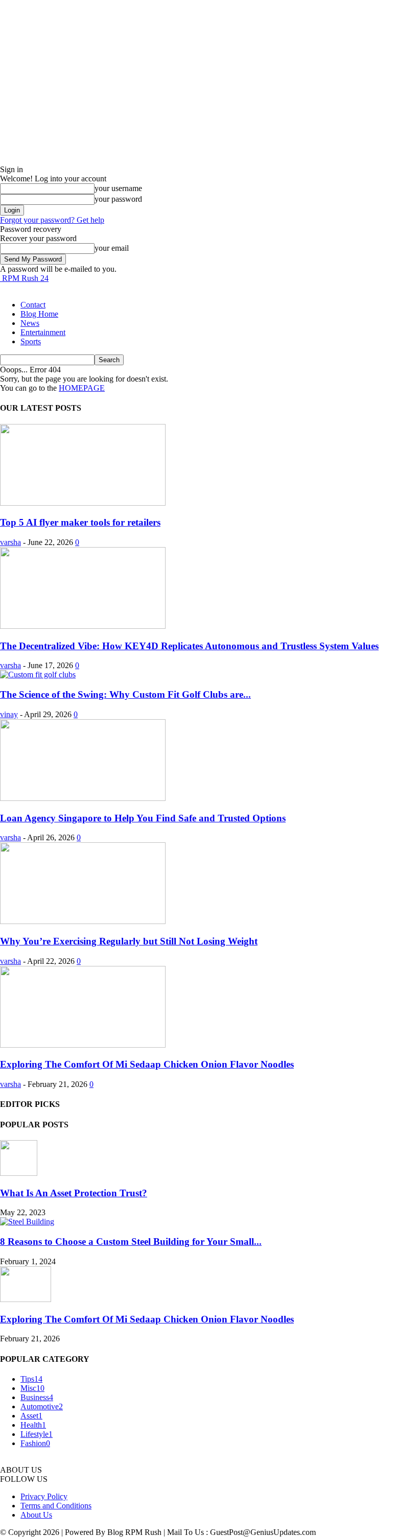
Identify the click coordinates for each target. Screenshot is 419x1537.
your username (118, 188)
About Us (36, 1514)
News (29, 323)
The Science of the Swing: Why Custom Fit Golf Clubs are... (125, 694)
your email (112, 248)
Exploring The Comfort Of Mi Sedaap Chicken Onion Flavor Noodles (147, 1064)
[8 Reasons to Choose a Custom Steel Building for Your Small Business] (27, 1221)
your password (118, 199)
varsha (10, 542)
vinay (9, 714)
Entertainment (42, 332)
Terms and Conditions (55, 1505)
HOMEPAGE (82, 388)
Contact (32, 304)
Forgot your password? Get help (52, 220)
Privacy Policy (43, 1496)
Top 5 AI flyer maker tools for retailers (80, 522)
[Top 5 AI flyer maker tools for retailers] (83, 503)
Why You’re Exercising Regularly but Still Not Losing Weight (129, 941)
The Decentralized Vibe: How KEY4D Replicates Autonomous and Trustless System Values (189, 646)
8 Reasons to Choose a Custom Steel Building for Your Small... (131, 1241)
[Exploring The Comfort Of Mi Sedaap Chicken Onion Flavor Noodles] (83, 1045)
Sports (30, 341)
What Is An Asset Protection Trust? (73, 1193)
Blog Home (39, 314)
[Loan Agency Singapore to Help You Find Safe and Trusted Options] (83, 798)
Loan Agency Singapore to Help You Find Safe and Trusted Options (143, 818)
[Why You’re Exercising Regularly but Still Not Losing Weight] (83, 921)
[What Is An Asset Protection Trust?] (18, 1173)
